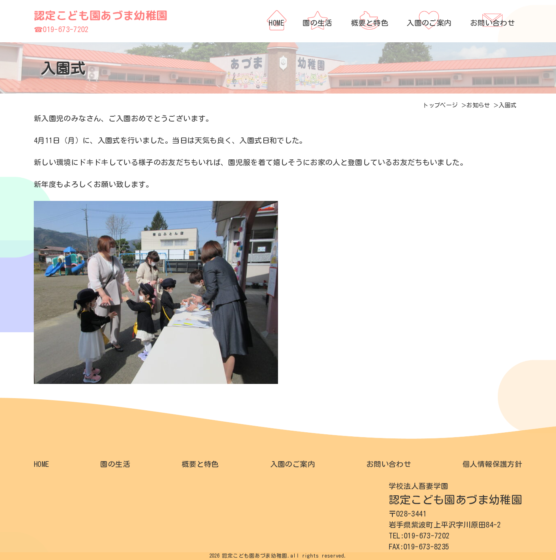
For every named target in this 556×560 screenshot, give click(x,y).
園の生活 (115, 464)
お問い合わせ (388, 464)
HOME (41, 464)
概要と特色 (200, 464)
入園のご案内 (292, 464)
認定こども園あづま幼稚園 (100, 15)
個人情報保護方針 (492, 464)
